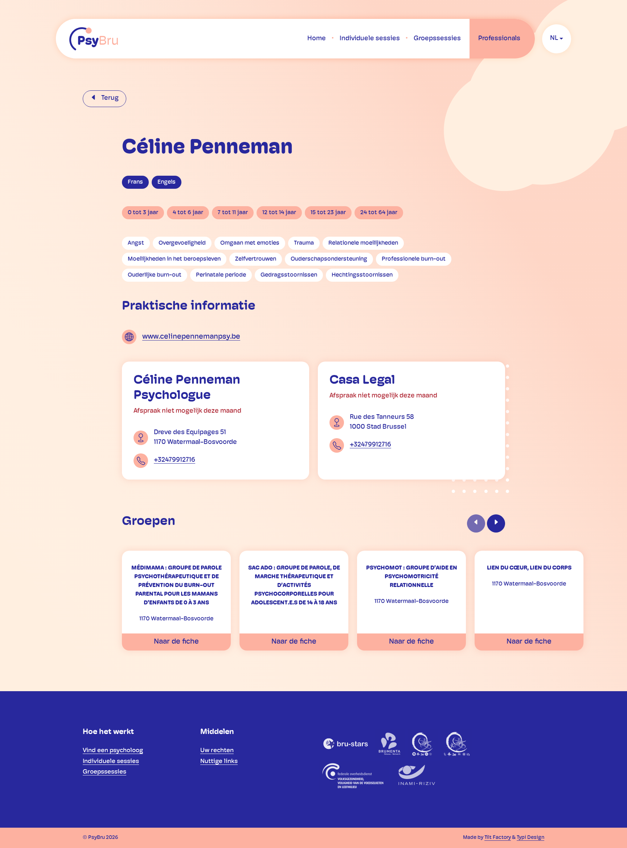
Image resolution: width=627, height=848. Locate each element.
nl (554, 38)
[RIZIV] (415, 775)
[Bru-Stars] (346, 743)
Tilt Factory (497, 837)
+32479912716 (174, 460)
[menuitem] (316, 39)
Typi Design (530, 837)
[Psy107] (422, 743)
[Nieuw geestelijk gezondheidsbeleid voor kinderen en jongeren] (456, 743)
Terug (109, 98)
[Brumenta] (390, 743)
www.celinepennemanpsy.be (191, 337)
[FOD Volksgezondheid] (354, 775)
